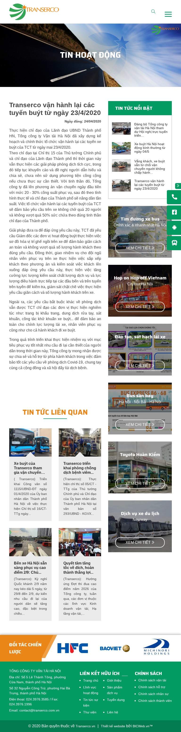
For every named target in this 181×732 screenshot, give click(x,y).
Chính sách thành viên (155, 701)
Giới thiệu (114, 680)
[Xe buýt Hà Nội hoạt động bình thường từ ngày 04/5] (121, 148)
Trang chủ (90, 680)
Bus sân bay (140, 395)
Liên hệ (112, 712)
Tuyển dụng (116, 700)
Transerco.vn (85, 726)
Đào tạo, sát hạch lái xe (140, 336)
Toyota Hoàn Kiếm (140, 454)
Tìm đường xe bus (140, 219)
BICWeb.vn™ (143, 726)
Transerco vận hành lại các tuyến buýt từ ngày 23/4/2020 (149, 184)
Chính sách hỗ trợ (151, 687)
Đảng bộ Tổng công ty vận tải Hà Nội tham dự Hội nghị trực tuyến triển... (151, 129)
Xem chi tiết (138, 248)
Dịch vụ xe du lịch (140, 513)
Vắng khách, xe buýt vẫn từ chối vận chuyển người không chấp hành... (149, 166)
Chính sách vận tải (152, 680)
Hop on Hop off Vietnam (140, 278)
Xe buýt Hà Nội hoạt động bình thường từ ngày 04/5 (149, 147)
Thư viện (89, 712)
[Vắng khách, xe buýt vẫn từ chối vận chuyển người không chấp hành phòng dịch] (121, 165)
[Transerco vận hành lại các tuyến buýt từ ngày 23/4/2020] (121, 185)
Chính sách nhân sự (153, 694)
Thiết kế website (113, 726)
